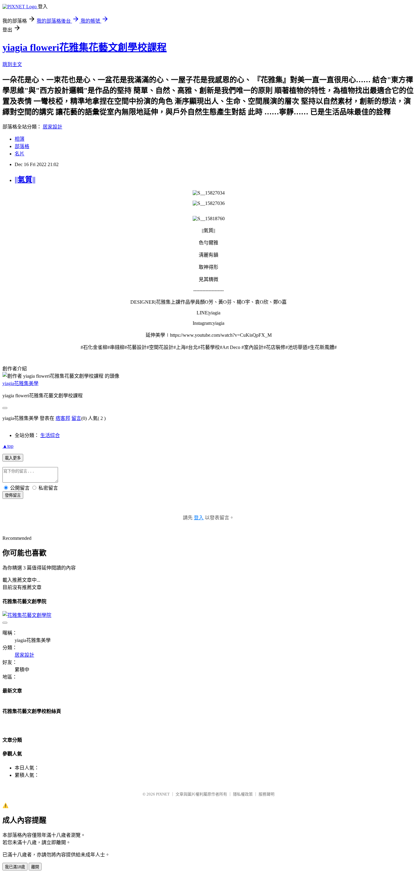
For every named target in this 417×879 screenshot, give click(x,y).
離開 (35, 867)
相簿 (19, 139)
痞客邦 (63, 418)
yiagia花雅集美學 (20, 383)
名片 (19, 153)
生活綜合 (50, 435)
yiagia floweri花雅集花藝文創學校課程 (84, 47)
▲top (7, 446)
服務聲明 (266, 794)
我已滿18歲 (15, 867)
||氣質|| (25, 180)
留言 (76, 418)
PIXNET (163, 794)
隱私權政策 (243, 794)
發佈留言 (13, 495)
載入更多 (13, 458)
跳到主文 (12, 64)
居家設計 (52, 126)
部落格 (22, 146)
